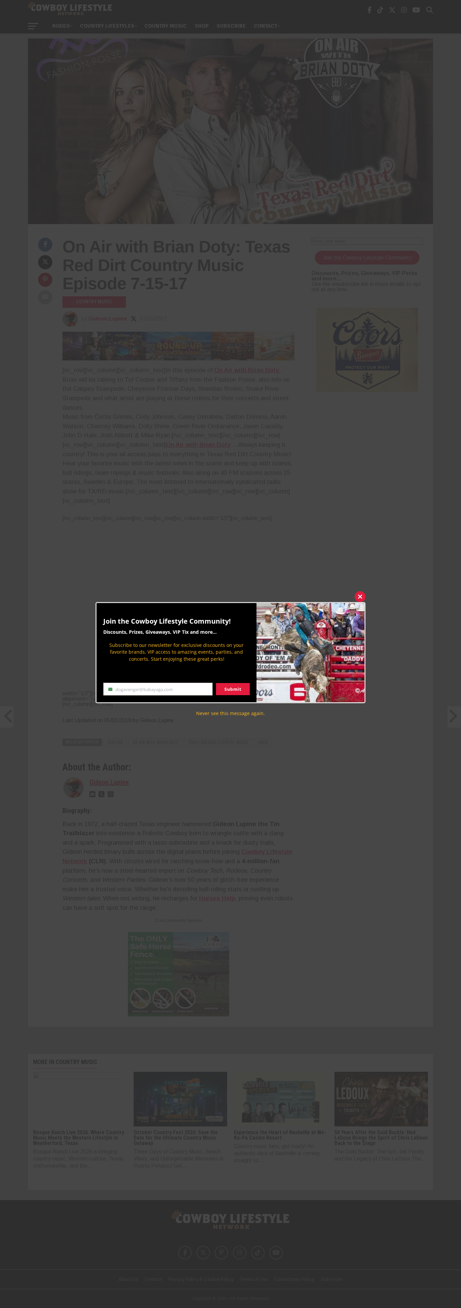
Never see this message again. (230, 713)
